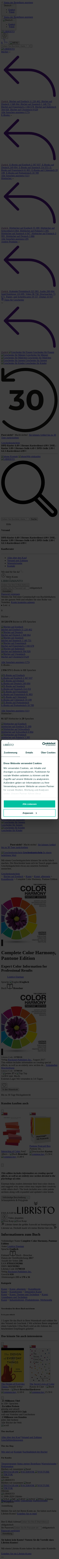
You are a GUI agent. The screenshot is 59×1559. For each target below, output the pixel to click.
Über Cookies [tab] (48, 752)
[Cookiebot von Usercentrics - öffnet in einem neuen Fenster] (42, 744)
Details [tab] (29, 752)
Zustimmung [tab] (10, 752)
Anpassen (28, 813)
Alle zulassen (30, 804)
